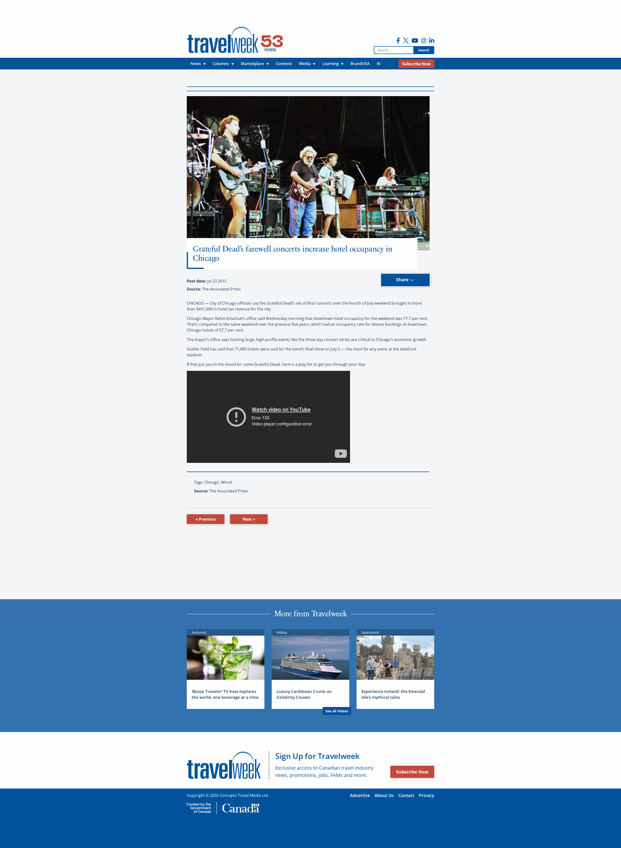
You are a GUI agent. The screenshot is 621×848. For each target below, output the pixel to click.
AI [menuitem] (379, 63)
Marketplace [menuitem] (252, 63)
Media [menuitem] (304, 63)
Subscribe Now (412, 772)
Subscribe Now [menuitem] (416, 64)
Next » (249, 519)
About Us (384, 795)
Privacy (426, 795)
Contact (406, 795)
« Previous (206, 519)
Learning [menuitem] (330, 63)
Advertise (360, 795)
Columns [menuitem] (221, 63)
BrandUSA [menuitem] (360, 63)
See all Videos (337, 711)
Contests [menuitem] (284, 63)
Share (403, 280)
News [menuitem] (195, 63)
